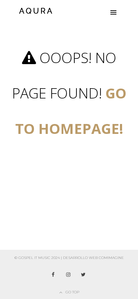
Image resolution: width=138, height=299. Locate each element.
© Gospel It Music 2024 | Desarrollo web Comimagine (69, 257)
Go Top (72, 292)
